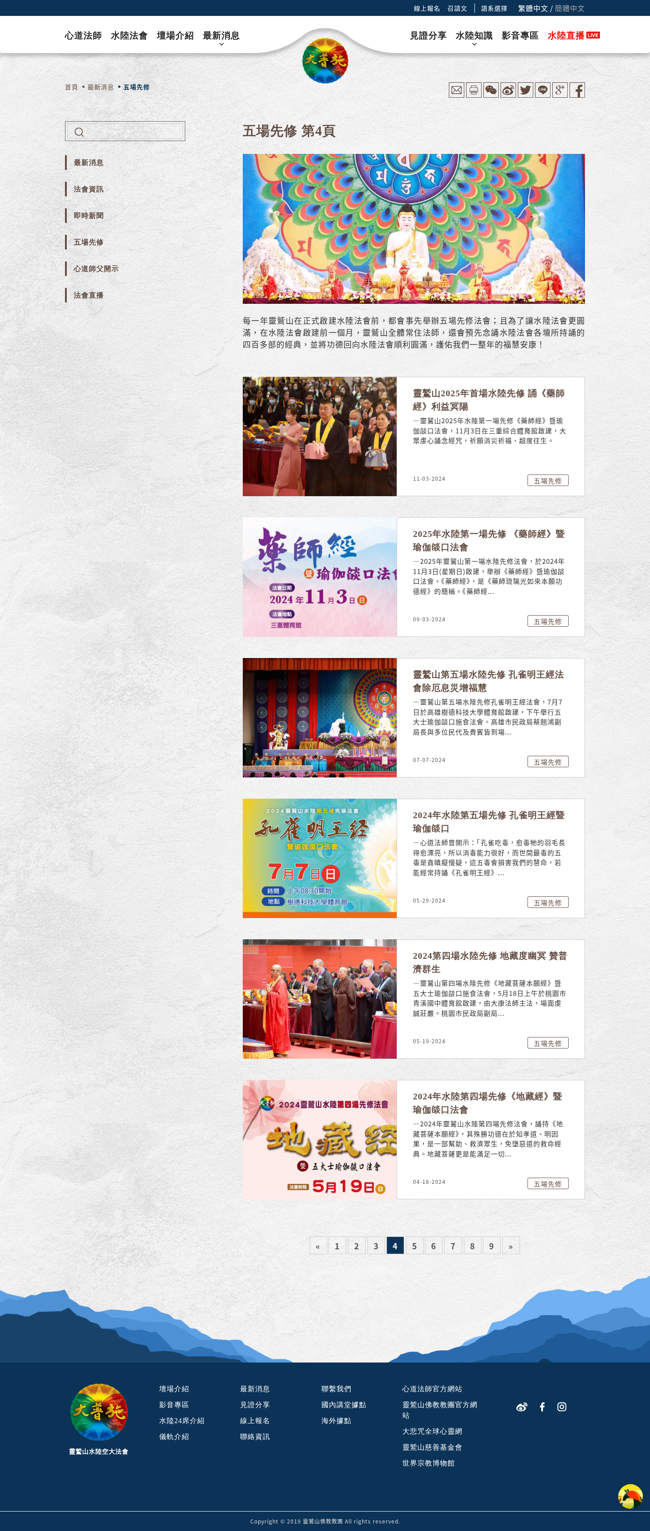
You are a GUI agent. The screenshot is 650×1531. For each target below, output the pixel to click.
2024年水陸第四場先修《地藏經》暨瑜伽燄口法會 (487, 1102)
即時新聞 (89, 215)
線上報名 (427, 8)
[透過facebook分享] (577, 95)
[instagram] (561, 1406)
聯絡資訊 (255, 1436)
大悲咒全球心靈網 (432, 1431)
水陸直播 (566, 35)
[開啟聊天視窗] (630, 1496)
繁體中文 (533, 8)
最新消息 (221, 35)
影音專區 (520, 35)
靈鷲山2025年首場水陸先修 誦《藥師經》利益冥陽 (489, 399)
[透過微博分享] (508, 95)
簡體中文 (570, 8)
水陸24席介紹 (182, 1420)
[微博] (522, 1406)
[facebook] (542, 1406)
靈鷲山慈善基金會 (432, 1447)
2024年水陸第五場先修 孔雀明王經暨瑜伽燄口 (489, 821)
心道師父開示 (96, 268)
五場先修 (89, 242)
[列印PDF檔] (474, 95)
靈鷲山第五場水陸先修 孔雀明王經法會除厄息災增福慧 (488, 681)
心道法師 (83, 35)
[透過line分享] (543, 95)
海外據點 (336, 1420)
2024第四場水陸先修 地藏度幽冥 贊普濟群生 (490, 962)
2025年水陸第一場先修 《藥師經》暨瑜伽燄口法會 (489, 540)
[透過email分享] (456, 95)
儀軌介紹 (174, 1436)
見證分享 (428, 35)
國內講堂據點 (344, 1405)
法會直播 (89, 295)
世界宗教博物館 (428, 1463)
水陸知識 (474, 35)
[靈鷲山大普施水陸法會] (325, 61)
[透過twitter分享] (525, 95)
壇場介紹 (175, 35)
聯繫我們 (336, 1389)
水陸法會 (129, 35)
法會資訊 (89, 189)
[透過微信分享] (491, 95)
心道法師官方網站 (432, 1389)
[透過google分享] (560, 95)
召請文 (457, 8)
